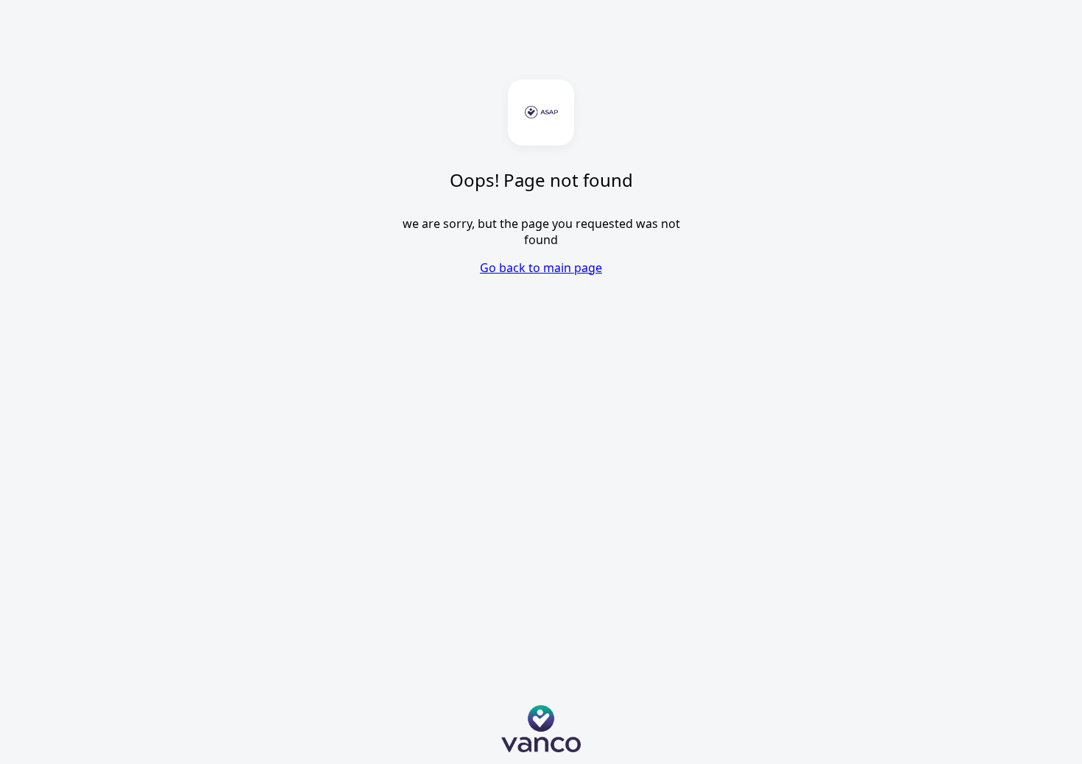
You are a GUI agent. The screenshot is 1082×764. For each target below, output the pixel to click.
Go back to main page (541, 268)
